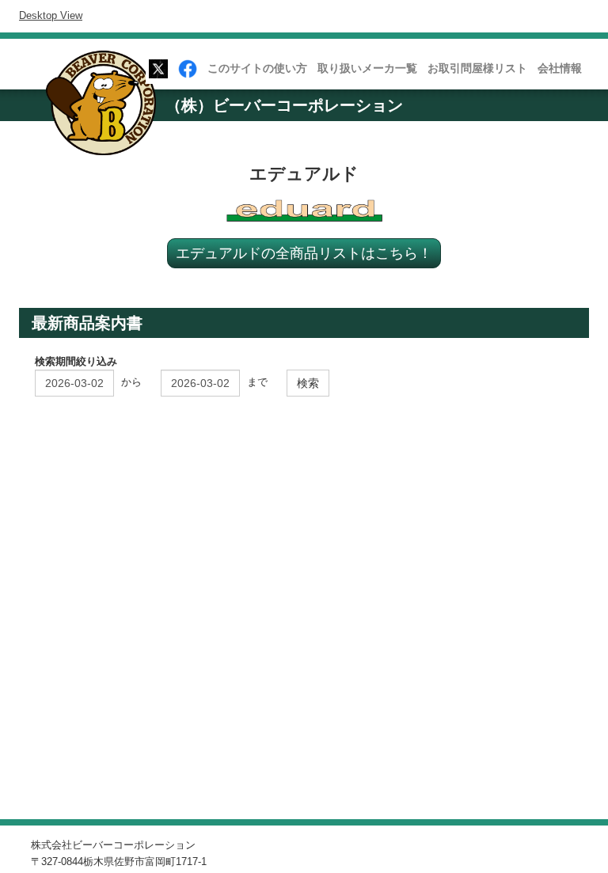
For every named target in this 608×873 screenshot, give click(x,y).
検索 (308, 383)
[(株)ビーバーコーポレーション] (106, 106)
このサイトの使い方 (257, 68)
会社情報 (560, 68)
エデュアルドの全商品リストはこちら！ (304, 252)
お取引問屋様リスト (477, 68)
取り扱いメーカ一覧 (367, 68)
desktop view (50, 15)
